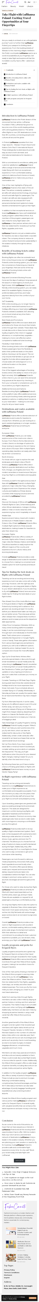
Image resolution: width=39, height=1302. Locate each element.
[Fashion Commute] (12, 2)
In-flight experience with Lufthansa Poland (19, 95)
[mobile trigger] (3, 2)
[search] (25, 2)
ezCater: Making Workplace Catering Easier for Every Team (24, 1257)
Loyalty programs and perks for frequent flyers (18, 100)
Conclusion (9, 104)
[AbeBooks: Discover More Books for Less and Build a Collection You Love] (11, 1244)
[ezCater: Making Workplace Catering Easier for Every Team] (11, 1257)
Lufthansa (29, 43)
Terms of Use (13, 1298)
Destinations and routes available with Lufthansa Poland (17, 85)
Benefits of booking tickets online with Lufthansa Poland (17, 79)
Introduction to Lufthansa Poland (16, 74)
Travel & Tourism (7, 10)
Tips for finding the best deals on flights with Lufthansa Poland (19, 90)
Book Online (19, 1160)
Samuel (6, 33)
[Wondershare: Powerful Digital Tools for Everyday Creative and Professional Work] (11, 1231)
